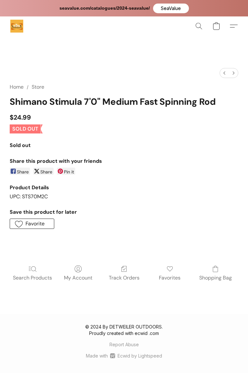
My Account (78, 277)
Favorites (170, 277)
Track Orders (124, 277)
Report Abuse (124, 344)
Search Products (32, 277)
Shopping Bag (215, 277)
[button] (171, 8)
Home (17, 86)
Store (38, 86)
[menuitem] (224, 73)
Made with (124, 355)
